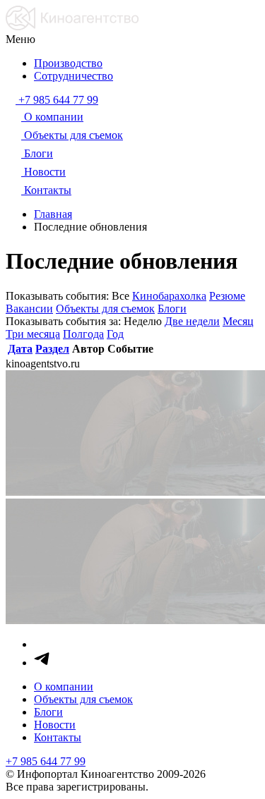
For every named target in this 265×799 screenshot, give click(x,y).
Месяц (238, 321)
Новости (55, 725)
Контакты (57, 737)
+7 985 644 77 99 (46, 761)
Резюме (227, 296)
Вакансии (29, 309)
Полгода (83, 334)
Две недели (192, 321)
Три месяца (33, 334)
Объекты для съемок (105, 309)
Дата (20, 349)
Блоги (172, 309)
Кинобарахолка (169, 296)
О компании (63, 687)
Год (115, 334)
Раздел (52, 349)
